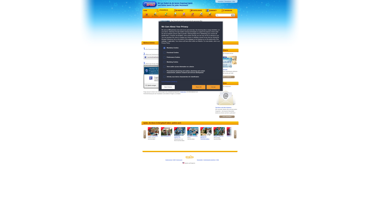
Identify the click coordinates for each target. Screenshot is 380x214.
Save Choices (168, 87)
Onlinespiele (179, 10)
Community (213, 10)
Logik (175, 14)
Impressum (179, 160)
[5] (206, 135)
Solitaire (201, 14)
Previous (144, 134)
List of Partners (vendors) (169, 81)
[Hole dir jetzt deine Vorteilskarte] (226, 67)
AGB (174, 160)
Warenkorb (228, 10)
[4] (193, 135)
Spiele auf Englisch (189, 163)
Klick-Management (166, 14)
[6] (219, 135)
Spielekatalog (163, 10)
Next (235, 134)
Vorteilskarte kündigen (210, 160)
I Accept (213, 87)
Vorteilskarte (197, 10)
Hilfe (233, 1)
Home (145, 10)
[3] (179, 135)
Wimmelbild (155, 14)
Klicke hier (183, 92)
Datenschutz (168, 160)
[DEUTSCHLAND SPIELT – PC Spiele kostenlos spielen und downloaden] (149, 3)
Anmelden (221, 1)
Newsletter (200, 160)
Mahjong (184, 14)
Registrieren (228, 1)
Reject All (198, 87)
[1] (153, 135)
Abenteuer (210, 14)
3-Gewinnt (146, 16)
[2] (166, 135)
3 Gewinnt (147, 14)
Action (193, 14)
